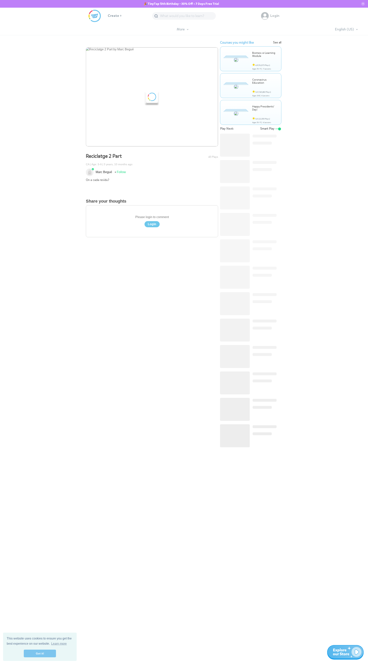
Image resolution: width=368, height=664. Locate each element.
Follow (121, 172)
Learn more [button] (59, 643)
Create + (115, 16)
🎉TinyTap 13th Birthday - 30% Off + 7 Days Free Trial (181, 3)
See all (277, 42)
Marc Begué (104, 172)
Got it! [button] (40, 653)
